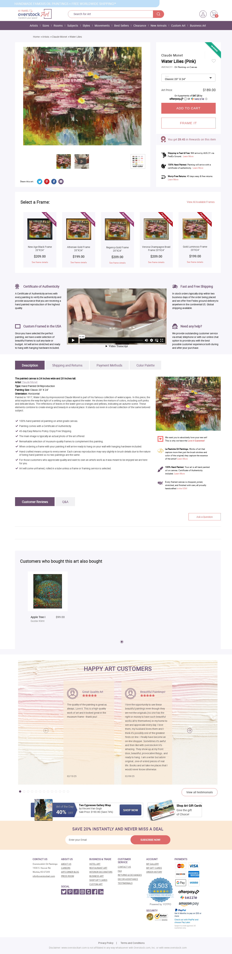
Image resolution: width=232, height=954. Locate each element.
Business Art (198, 26)
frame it (188, 123)
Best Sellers (121, 26)
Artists (34, 26)
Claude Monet (59, 36)
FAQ (120, 871)
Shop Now (130, 810)
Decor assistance (128, 879)
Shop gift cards (98, 880)
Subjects (72, 26)
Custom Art (178, 26)
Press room (67, 876)
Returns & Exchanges (130, 875)
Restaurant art (98, 868)
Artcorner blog (70, 872)
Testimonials (125, 883)
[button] (189, 730)
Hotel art (94, 864)
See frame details (40, 262)
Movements (102, 26)
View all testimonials (199, 792)
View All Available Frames (201, 202)
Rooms (58, 26)
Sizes (45, 26)
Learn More (188, 156)
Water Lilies (76, 36)
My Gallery (152, 864)
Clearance (139, 26)
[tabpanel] (48, 600)
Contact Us (124, 866)
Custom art (96, 884)
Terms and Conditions (133, 943)
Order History (154, 872)
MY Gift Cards (154, 868)
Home (36, 36)
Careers (65, 868)
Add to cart (188, 108)
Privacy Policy (105, 943)
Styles (86, 26)
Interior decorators (100, 872)
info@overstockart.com (44, 876)
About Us (66, 864)
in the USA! (182, 488)
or (197, 99)
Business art (96, 876)
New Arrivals (159, 26)
